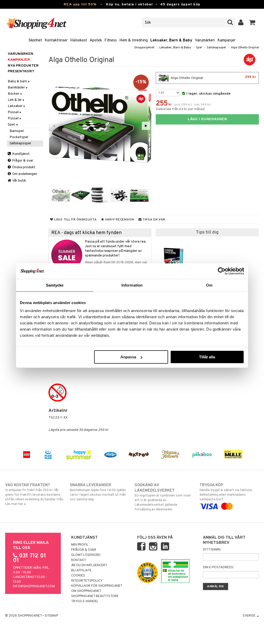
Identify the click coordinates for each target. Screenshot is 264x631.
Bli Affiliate (81, 570)
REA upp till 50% (80, 4)
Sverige (249, 616)
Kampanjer (226, 40)
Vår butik (19, 181)
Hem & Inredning (133, 40)
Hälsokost (78, 40)
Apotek (96, 40)
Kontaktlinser (56, 40)
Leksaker (15, 106)
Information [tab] (132, 285)
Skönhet (35, 40)
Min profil (79, 545)
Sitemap (51, 616)
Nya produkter (23, 66)
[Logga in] (241, 23)
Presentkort (21, 71)
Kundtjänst (20, 154)
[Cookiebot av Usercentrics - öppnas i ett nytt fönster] (221, 271)
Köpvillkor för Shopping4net (96, 586)
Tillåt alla (207, 357)
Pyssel (13, 118)
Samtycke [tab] (55, 285)
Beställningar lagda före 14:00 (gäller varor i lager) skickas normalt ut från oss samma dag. (98, 492)
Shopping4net (144, 48)
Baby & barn (18, 81)
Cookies (78, 576)
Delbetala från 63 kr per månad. (180, 109)
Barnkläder (17, 87)
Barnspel (17, 131)
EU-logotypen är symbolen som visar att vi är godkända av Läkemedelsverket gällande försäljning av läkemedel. (163, 497)
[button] (252, 23)
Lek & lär (15, 100)
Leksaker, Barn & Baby (171, 40)
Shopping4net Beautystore (95, 596)
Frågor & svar (22, 160)
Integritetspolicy (87, 581)
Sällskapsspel (216, 48)
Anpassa (128, 357)
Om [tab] (209, 285)
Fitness (110, 40)
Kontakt (78, 560)
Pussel (13, 112)
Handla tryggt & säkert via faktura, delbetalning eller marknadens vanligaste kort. (226, 492)
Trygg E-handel (84, 601)
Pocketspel (19, 137)
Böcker (14, 94)
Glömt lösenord (86, 555)
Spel (199, 48)
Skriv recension (119, 220)
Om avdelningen (24, 174)
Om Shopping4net (86, 591)
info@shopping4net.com (34, 586)
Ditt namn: (212, 550)
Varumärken (205, 40)
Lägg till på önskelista (75, 220)
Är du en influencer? (89, 565)
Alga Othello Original (245, 48)
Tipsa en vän (153, 220)
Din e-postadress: (218, 567)
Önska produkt (23, 167)
